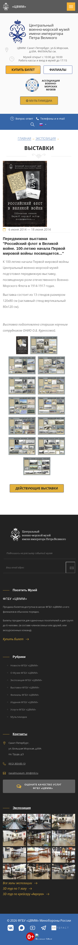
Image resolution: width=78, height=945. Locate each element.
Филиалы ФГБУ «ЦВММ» (24, 695)
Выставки (39, 148)
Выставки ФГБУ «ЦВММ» (24, 687)
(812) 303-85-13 (17, 763)
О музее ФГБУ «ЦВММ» (24, 672)
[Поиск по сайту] (32, 124)
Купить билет (14, 639)
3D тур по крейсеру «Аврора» (24, 894)
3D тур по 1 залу (16, 888)
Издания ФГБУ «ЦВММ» (24, 702)
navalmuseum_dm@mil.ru (23, 773)
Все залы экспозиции (18, 883)
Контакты (20, 734)
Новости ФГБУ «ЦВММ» (24, 665)
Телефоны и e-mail (52, 118)
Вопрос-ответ (24, 118)
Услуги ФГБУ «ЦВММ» (23, 709)
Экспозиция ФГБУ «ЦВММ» (26, 680)
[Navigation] (71, 6)
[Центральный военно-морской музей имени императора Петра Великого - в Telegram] (43, 927)
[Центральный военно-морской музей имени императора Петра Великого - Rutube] (32, 927)
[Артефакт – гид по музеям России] (60, 927)
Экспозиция (46, 138)
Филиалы (57, 70)
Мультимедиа (40, 100)
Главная (24, 138)
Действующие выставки (37, 488)
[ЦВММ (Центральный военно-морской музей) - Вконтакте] (10, 927)
